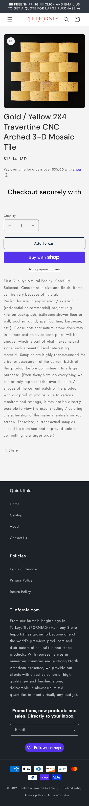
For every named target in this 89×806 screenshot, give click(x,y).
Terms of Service (23, 569)
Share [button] (13, 450)
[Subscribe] (73, 730)
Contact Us (18, 537)
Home (14, 503)
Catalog (16, 515)
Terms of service (58, 795)
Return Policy (20, 591)
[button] (9, 19)
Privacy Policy (21, 580)
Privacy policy (34, 795)
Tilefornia (25, 788)
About (14, 526)
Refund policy (73, 788)
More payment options (44, 269)
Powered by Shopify (46, 788)
